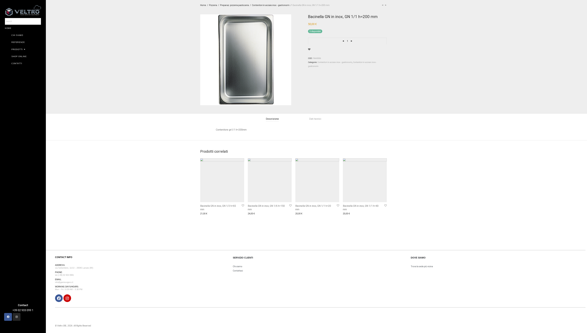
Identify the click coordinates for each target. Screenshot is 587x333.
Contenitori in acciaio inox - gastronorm (271, 5)
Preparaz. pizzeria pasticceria (234, 5)
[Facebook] (59, 298)
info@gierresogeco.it (64, 282)
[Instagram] (67, 298)
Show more (204, 222)
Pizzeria (213, 5)
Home (203, 5)
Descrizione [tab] (272, 118)
